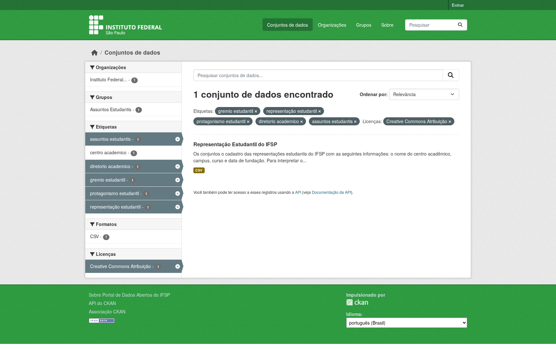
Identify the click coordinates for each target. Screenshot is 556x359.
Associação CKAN (107, 311)
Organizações (332, 25)
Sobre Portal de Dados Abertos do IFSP (129, 295)
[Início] (94, 52)
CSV (198, 170)
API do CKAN (102, 303)
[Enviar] (460, 25)
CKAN (357, 302)
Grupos (363, 25)
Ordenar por (373, 94)
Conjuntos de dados (287, 25)
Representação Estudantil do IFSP (235, 144)
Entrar (458, 5)
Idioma (353, 314)
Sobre (387, 25)
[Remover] (256, 111)
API (298, 192)
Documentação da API (331, 192)
